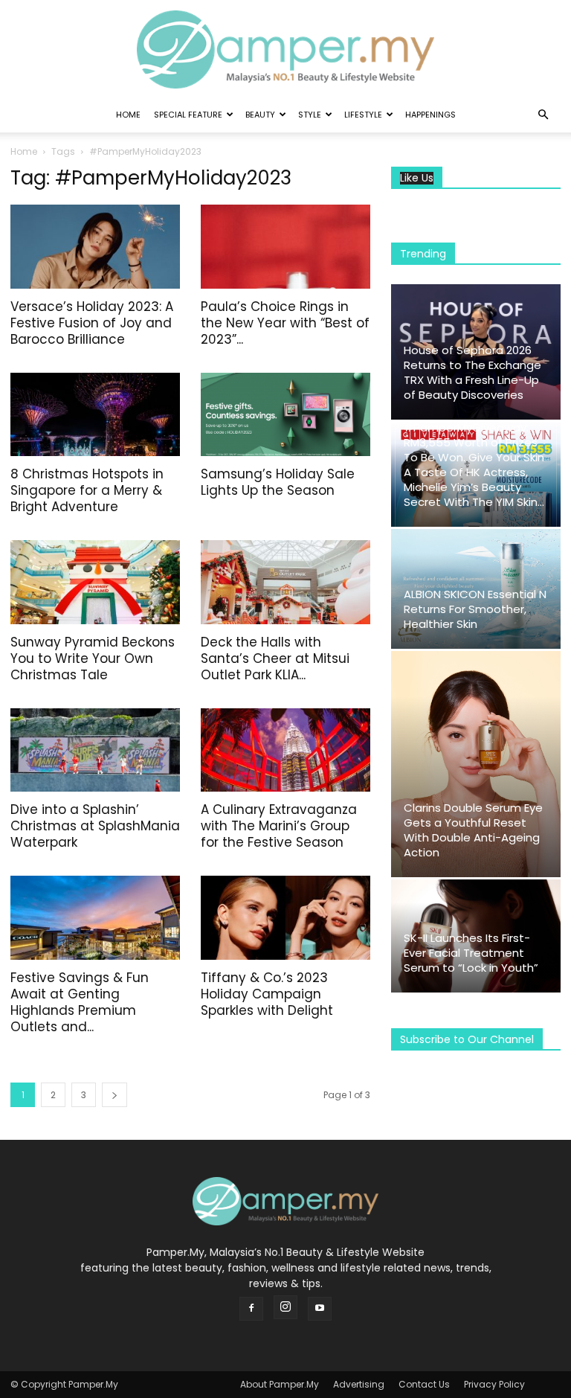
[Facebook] (251, 1309)
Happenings (430, 115)
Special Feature (188, 115)
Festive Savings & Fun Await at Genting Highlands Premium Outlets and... (79, 1002)
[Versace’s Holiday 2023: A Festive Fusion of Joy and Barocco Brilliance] (95, 247)
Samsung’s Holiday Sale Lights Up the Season (278, 482)
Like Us (416, 178)
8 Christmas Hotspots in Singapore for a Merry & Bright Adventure (87, 490)
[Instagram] (285, 1307)
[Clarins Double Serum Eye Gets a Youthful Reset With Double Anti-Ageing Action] (476, 764)
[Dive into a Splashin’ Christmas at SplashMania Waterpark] (95, 750)
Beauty (260, 115)
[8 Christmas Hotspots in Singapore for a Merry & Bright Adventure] (95, 415)
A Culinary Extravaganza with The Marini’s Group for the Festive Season (279, 826)
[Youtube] (320, 1309)
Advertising (358, 1384)
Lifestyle (363, 115)
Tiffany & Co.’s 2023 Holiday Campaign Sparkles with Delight (267, 994)
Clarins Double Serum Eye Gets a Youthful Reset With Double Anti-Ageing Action (473, 830)
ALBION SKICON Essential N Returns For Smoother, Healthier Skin (475, 609)
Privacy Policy (494, 1384)
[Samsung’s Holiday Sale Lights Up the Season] (285, 415)
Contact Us (424, 1384)
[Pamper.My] (285, 49)
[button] (543, 115)
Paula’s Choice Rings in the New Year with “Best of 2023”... (285, 323)
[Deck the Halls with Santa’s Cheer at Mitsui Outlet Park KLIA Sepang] (285, 582)
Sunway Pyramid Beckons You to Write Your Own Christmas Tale (92, 658)
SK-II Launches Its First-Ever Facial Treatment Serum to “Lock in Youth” (471, 952)
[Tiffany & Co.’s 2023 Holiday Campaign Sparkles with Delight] (285, 918)
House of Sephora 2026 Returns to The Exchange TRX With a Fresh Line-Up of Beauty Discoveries (472, 372)
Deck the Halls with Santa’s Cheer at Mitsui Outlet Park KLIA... (275, 658)
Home (128, 115)
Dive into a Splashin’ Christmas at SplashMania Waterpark (95, 826)
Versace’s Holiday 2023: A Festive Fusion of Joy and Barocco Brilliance (91, 323)
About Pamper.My (279, 1384)
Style (309, 115)
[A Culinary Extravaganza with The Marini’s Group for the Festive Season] (285, 750)
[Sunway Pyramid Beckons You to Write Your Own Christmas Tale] (95, 582)
